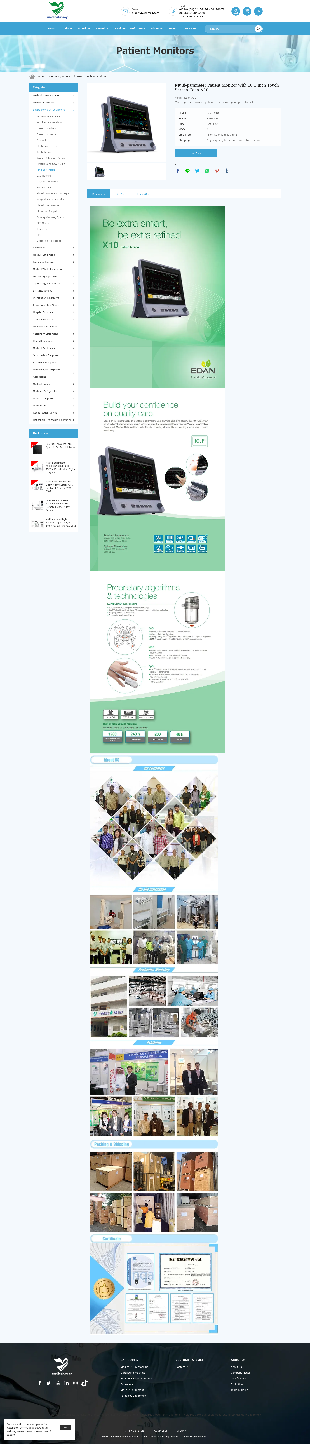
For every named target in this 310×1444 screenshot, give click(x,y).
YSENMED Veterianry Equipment (162, 1415)
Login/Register (235, 11)
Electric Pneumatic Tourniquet (54, 193)
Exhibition (237, 1384)
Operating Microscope (49, 241)
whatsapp (207, 170)
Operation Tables (46, 128)
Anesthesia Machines (48, 116)
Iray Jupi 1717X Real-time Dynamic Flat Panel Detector (61, 445)
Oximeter (42, 229)
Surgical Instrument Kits (50, 199)
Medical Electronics (44, 348)
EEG (39, 235)
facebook (177, 170)
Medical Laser (40, 405)
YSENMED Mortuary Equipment (242, 1415)
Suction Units (44, 187)
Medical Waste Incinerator (48, 269)
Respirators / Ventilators (50, 122)
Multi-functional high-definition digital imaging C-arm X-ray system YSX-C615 (61, 522)
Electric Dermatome (48, 205)
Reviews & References (130, 28)
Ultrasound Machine (44, 102)
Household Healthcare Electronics (52, 420)
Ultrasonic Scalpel (47, 211)
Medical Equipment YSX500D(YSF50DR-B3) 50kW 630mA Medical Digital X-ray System (60, 467)
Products (67, 28)
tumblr (227, 170)
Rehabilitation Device (45, 413)
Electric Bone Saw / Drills (51, 164)
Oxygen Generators (47, 182)
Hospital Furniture (43, 312)
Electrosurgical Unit (47, 146)
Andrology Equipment (45, 362)
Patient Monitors (96, 76)
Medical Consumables (45, 326)
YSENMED (94, 1415)
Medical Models (41, 384)
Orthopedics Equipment (46, 355)
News (172, 28)
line (187, 170)
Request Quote (247, 11)
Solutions (84, 28)
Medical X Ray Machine (46, 95)
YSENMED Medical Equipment (67, 1415)
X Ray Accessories (43, 319)
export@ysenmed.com (145, 13)
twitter (197, 170)
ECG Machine (44, 176)
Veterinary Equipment (45, 334)
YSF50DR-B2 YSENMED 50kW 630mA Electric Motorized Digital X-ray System (58, 505)
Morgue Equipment (44, 255)
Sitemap (181, 1430)
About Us (157, 28)
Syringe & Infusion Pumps (51, 158)
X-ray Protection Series (46, 305)
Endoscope (39, 248)
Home (51, 28)
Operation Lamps (46, 134)
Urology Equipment (44, 398)
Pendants (42, 140)
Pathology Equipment (45, 262)
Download (102, 28)
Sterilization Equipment (46, 298)
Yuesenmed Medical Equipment (121, 1415)
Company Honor (240, 1372)
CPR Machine (44, 223)
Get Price (196, 153)
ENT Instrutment (42, 291)
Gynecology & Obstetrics (46, 283)
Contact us (189, 28)
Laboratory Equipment (45, 276)
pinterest (217, 170)
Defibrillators (44, 152)
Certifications (239, 1378)
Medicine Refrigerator (45, 391)
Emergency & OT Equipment (65, 76)
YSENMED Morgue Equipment (202, 1415)
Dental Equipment (43, 341)
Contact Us (182, 1367)
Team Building (239, 1390)
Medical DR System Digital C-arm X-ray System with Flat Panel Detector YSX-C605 (59, 486)
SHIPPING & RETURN (135, 1430)
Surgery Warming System (51, 217)
